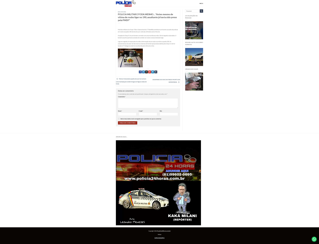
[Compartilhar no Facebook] (140, 72)
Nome (120, 111)
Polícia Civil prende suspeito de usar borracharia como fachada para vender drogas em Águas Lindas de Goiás (131, 81)
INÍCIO (201, 3)
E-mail (141, 111)
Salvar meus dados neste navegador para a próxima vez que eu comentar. (140, 119)
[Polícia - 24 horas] (128, 3)
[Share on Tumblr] (155, 72)
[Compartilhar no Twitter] (143, 72)
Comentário (121, 96)
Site (161, 111)
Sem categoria (122, 11)
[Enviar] (201, 11)
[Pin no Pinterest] (149, 72)
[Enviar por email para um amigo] (146, 72)
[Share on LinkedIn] (152, 72)
